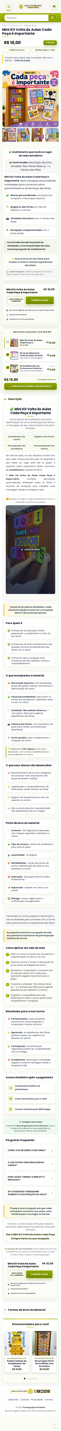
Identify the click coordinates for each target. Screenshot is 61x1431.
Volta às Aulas (30, 25)
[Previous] (6, 1348)
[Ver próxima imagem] (56, 98)
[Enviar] (52, 18)
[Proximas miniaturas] (57, 135)
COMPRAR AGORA (39, 300)
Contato (24, 1399)
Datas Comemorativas (12, 25)
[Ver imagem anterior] (5, 98)
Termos (49, 1399)
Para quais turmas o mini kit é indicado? (26, 1178)
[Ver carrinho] (54, 7)
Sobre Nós (13, 1399)
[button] (8, 7)
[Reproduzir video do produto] (55, 73)
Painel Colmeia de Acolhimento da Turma (17, 1364)
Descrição (15, 399)
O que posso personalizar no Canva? (26, 1164)
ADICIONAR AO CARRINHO (16, 300)
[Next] (55, 1348)
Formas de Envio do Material (26, 1310)
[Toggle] (5, 399)
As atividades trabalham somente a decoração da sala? (27, 1193)
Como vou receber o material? (27, 1150)
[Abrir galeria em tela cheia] (55, 124)
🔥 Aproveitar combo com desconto (30, 386)
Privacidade (37, 1399)
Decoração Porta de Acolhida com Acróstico (44, 1364)
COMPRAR (50, 43)
